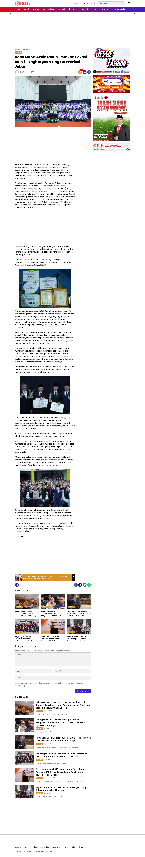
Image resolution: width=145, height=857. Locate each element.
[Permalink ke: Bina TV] (17, 72)
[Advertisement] (72, 30)
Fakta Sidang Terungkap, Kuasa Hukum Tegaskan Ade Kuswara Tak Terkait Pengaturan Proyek (79, 613)
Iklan (26, 847)
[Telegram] (85, 585)
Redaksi (18, 847)
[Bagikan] (89, 72)
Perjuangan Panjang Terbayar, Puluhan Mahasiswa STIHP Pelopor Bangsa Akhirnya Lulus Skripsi (27, 638)
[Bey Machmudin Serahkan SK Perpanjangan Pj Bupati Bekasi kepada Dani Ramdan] (79, 626)
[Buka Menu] (128, 3)
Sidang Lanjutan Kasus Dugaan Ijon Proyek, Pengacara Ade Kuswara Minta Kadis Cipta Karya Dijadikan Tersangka (51, 613)
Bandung (18, 52)
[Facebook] (76, 585)
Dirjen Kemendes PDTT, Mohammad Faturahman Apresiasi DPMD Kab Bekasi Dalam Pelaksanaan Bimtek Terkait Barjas (52, 638)
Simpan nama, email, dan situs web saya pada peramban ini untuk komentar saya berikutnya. (50, 684)
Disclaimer (57, 847)
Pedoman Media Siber (41, 847)
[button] (123, 3)
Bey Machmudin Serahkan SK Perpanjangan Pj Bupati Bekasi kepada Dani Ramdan (79, 638)
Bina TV (22, 71)
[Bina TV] (23, 3)
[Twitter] (80, 585)
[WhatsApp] (89, 585)
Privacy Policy (70, 847)
